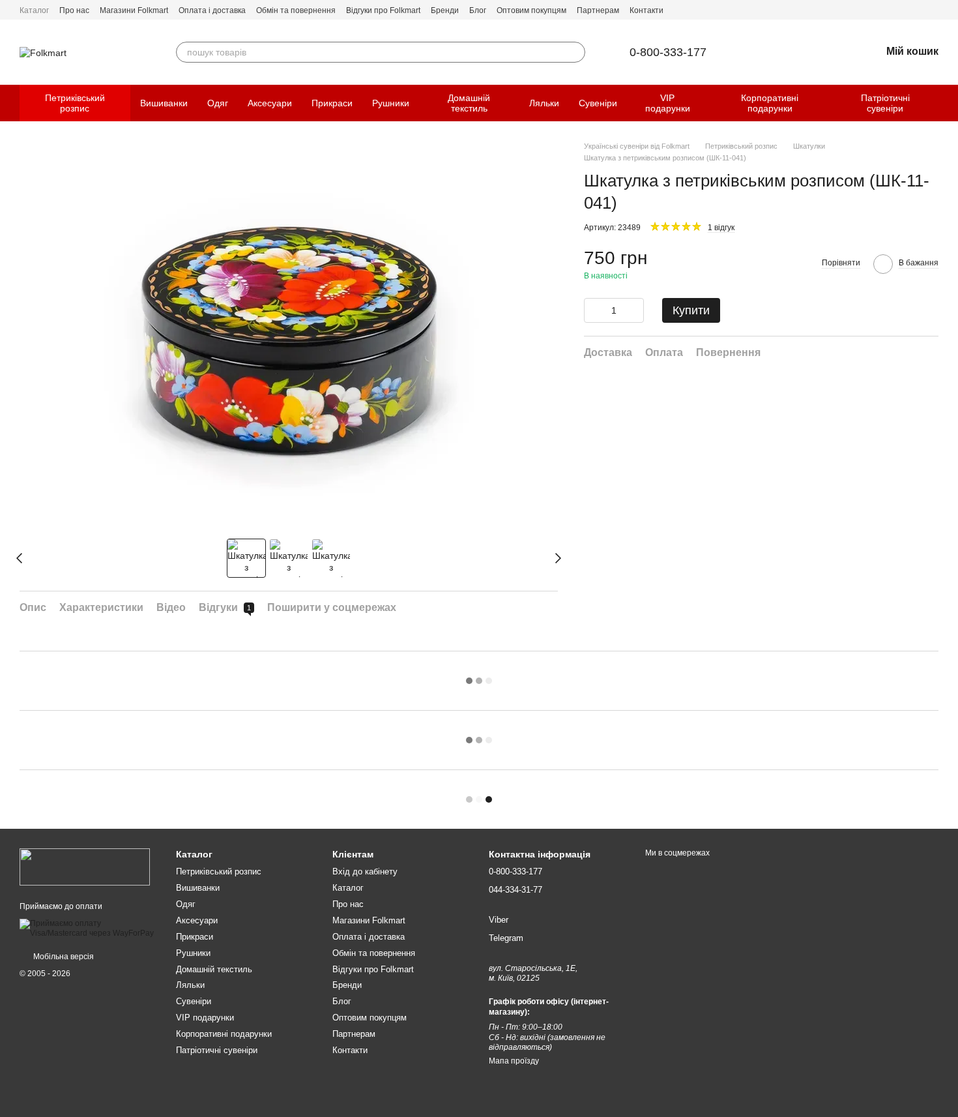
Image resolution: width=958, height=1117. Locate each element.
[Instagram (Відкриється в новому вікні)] (933, 10)
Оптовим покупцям (531, 10)
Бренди (445, 10)
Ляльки (544, 103)
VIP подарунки (667, 103)
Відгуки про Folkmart (383, 10)
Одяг (217, 103)
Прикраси (332, 103)
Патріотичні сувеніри (885, 103)
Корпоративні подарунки (769, 103)
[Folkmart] (85, 866)
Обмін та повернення (296, 10)
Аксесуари (270, 103)
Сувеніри (598, 103)
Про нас (74, 10)
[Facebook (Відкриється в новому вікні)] (917, 10)
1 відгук (721, 227)
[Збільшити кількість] (634, 310)
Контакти (646, 10)
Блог (477, 10)
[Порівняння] (802, 52)
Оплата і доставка (212, 10)
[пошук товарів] (574, 52)
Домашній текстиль (469, 103)
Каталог (34, 10)
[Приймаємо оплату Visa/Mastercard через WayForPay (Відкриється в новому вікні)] (88, 927)
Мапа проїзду (514, 1060)
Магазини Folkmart (134, 10)
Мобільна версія (62, 956)
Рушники (390, 103)
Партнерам (598, 10)
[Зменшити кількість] (594, 310)
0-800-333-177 (668, 52)
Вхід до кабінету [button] (365, 871)
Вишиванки (164, 103)
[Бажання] (836, 52)
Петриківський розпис (75, 103)
